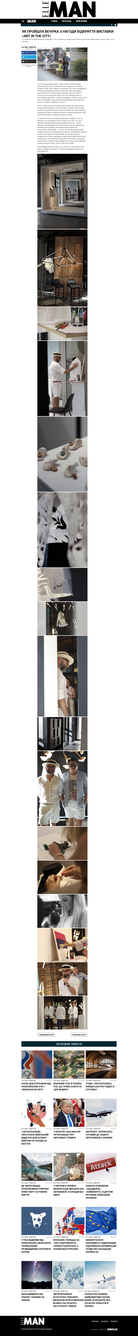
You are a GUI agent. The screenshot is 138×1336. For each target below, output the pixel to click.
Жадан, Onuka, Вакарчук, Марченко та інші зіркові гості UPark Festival (74, 1036)
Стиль (54, 21)
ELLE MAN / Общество (26, 48)
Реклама (95, 1261)
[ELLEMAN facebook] (111, 25)
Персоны (66, 21)
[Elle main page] (102, 1269)
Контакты (104, 1261)
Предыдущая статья (40, 1035)
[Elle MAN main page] (32, 1264)
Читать (36, 1064)
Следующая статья (74, 1035)
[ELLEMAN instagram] (115, 25)
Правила (114, 1261)
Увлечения (81, 21)
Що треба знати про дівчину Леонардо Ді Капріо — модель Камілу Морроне (39, 1036)
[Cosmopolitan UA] (111, 1269)
